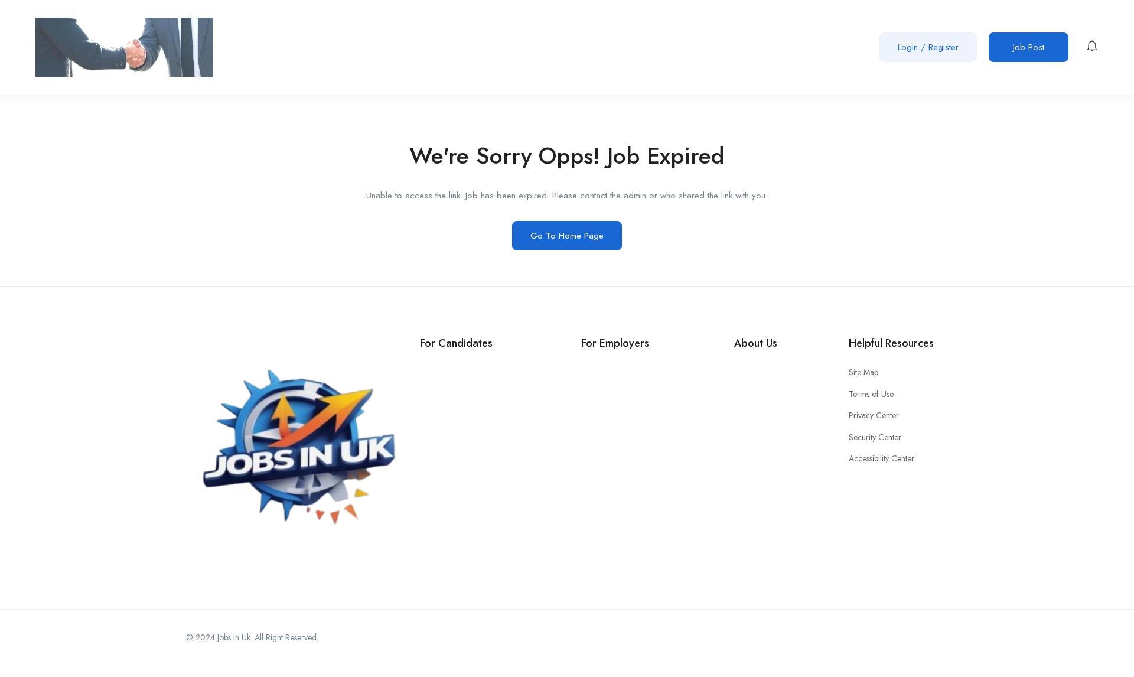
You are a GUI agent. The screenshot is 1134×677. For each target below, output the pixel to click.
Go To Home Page (567, 235)
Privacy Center (874, 415)
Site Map (863, 372)
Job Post (1028, 47)
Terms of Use (871, 394)
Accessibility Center (881, 458)
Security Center (875, 437)
